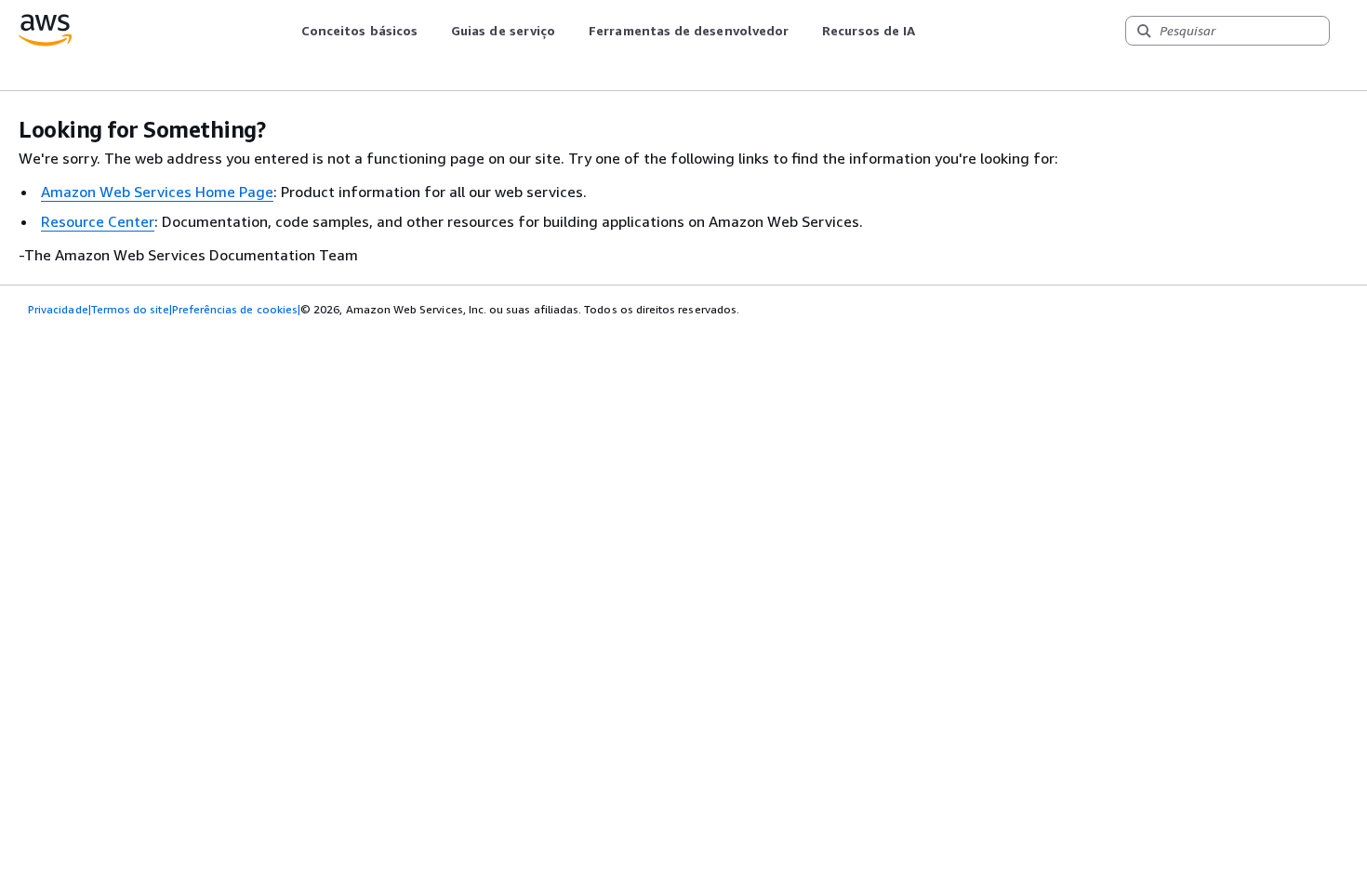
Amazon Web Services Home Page (157, 191)
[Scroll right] (929, 31)
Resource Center (97, 221)
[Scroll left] (287, 31)
